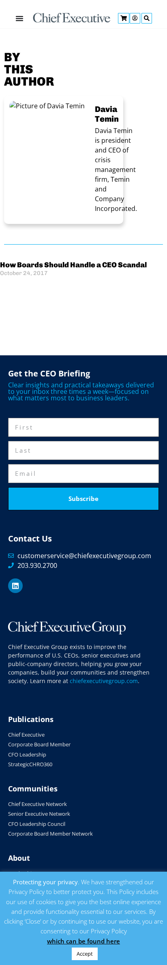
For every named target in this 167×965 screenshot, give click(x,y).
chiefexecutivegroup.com (104, 681)
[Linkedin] (15, 585)
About (19, 858)
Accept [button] (85, 953)
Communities (33, 788)
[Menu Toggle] (19, 18)
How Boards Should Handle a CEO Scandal (73, 264)
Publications (31, 719)
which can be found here (83, 941)
